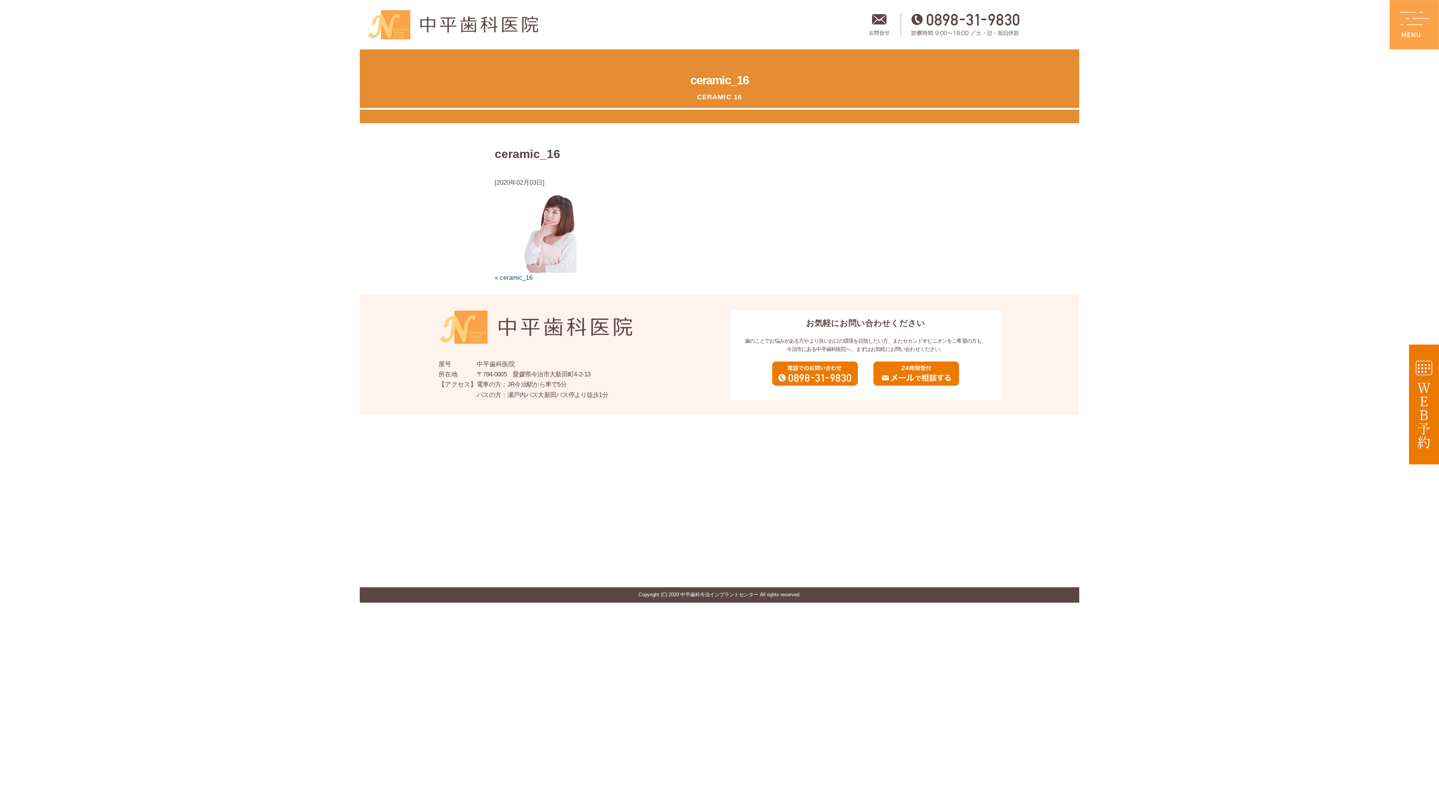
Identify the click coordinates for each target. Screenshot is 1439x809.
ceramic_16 (516, 277)
